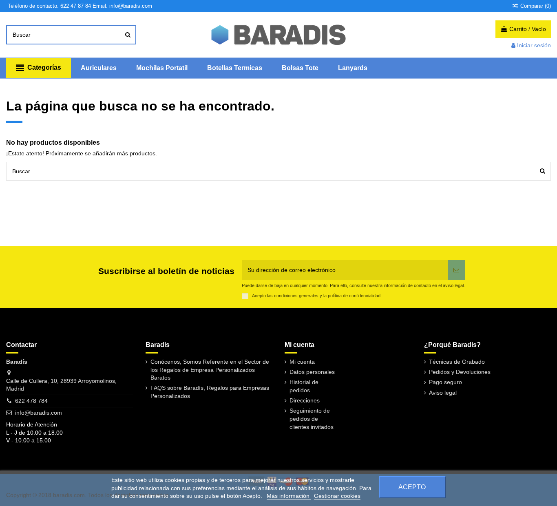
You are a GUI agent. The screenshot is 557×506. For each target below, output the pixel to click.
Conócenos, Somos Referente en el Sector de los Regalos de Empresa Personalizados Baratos (209, 369)
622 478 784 (31, 401)
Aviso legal (443, 392)
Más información (289, 496)
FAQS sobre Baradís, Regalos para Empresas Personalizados (209, 391)
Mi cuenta (302, 361)
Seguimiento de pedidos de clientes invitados (312, 418)
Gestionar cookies (337, 496)
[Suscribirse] (456, 270)
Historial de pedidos (304, 386)
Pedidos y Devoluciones (460, 372)
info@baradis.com (38, 412)
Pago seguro (445, 382)
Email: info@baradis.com (122, 6)
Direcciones (305, 400)
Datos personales (312, 372)
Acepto (412, 487)
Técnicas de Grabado (457, 361)
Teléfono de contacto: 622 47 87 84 (49, 6)
